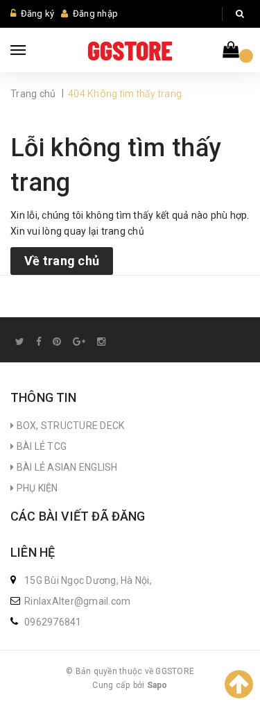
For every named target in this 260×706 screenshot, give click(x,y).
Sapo (157, 685)
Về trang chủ (61, 260)
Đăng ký (38, 13)
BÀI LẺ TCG (40, 446)
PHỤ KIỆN (36, 488)
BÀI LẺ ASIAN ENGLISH (65, 467)
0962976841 (53, 622)
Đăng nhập (95, 13)
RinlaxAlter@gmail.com (77, 601)
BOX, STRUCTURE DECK (69, 425)
